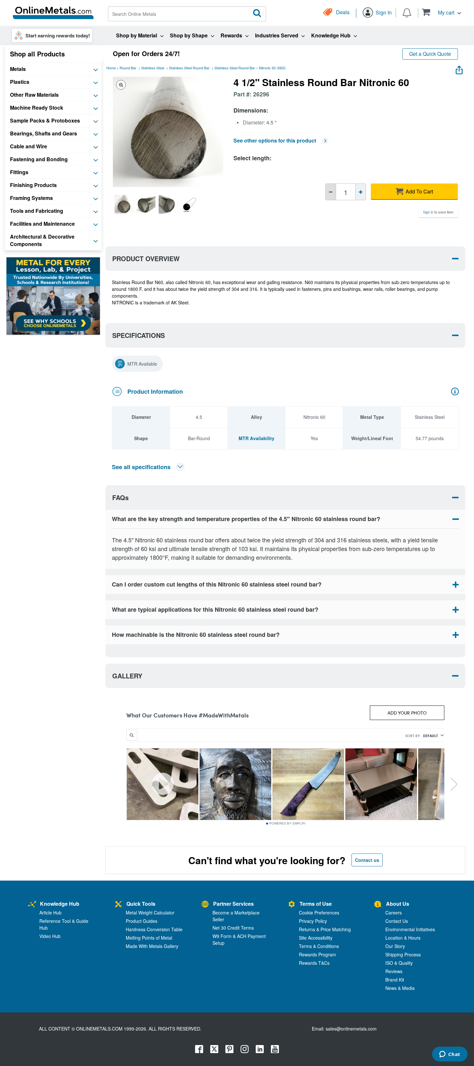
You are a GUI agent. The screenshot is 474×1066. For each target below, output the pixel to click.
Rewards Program (317, 954)
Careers (393, 912)
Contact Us (396, 921)
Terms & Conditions (319, 946)
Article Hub (50, 912)
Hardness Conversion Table (154, 929)
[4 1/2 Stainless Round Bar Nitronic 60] (123, 204)
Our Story (395, 946)
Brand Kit (394, 979)
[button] (441, 12)
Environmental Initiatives (410, 929)
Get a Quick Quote (430, 53)
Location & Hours (402, 937)
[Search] (257, 13)
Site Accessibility (315, 937)
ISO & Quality (399, 963)
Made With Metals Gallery (152, 946)
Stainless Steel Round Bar (189, 67)
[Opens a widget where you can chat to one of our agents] (450, 1055)
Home (111, 67)
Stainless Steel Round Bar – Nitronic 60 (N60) (250, 67)
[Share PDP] (459, 68)
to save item (438, 211)
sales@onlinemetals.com (351, 1028)
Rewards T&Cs (314, 963)
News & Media (400, 988)
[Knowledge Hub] (32, 904)
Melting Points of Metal (149, 937)
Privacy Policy (313, 921)
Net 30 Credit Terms (233, 927)
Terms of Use (316, 903)
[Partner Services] (205, 904)
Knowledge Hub (59, 903)
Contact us (367, 860)
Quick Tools (140, 903)
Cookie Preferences (319, 912)
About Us (397, 903)
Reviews (393, 971)
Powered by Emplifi (287, 823)
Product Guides (141, 921)
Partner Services (233, 903)
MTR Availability (256, 438)
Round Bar (128, 67)
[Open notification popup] (406, 12)
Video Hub (50, 936)
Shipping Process (403, 954)
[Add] (360, 191)
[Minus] (330, 191)
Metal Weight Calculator (150, 912)
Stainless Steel (152, 67)
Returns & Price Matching (325, 929)
